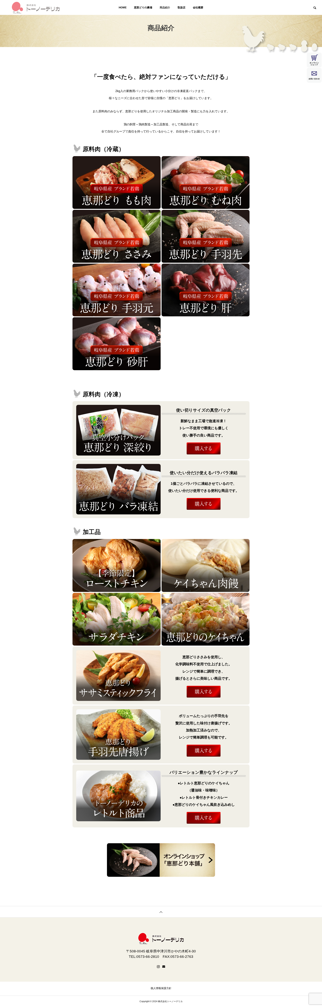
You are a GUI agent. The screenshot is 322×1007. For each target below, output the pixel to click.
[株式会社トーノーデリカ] (35, 7)
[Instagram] (158, 967)
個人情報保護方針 (161, 988)
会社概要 (198, 7)
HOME (123, 7)
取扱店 (181, 7)
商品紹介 (165, 7)
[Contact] (163, 967)
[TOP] (161, 911)
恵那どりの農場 (143, 7)
